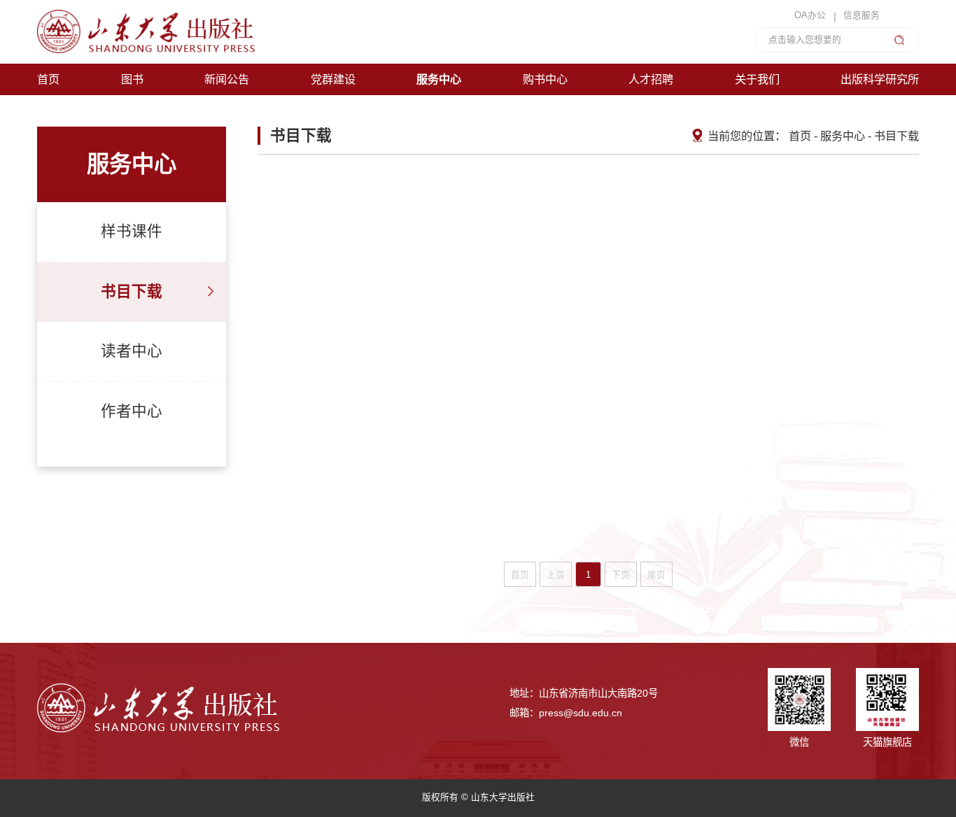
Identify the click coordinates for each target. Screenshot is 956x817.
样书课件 (131, 231)
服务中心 (842, 135)
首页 (800, 135)
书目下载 (131, 291)
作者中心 (131, 411)
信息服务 (861, 16)
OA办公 (810, 16)
